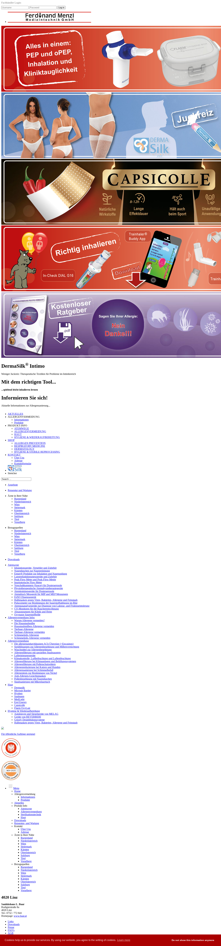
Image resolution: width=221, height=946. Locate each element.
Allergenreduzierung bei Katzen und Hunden (37, 667)
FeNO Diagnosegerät (25, 597)
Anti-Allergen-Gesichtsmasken (30, 676)
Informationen (21, 419)
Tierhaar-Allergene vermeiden (29, 632)
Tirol (16, 519)
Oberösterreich (21, 513)
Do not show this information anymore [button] (193, 940)
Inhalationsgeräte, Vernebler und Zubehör (35, 567)
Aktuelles (19, 802)
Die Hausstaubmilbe (24, 623)
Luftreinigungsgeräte (24, 655)
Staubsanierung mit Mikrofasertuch (32, 681)
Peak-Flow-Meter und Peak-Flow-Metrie (35, 579)
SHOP (11, 440)
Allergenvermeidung (18, 640)
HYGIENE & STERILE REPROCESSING (37, 451)
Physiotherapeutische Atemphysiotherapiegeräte (38, 588)
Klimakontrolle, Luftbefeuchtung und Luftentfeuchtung (42, 658)
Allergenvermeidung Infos (21, 617)
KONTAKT (14, 454)
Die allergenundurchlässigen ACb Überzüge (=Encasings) (43, 643)
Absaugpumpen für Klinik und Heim (33, 611)
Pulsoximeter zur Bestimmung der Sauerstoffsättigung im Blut (45, 603)
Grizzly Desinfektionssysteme (29, 719)
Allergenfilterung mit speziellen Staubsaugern (37, 652)
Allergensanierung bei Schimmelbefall (33, 670)
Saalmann (19, 696)
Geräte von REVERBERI (27, 716)
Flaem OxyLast (22, 708)
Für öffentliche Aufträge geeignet (18, 734)
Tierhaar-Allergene (23, 629)
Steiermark (19, 507)
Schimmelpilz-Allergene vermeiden (32, 638)
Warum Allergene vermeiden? (29, 620)
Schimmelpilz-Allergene (26, 635)
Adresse (18, 460)
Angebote (13, 484)
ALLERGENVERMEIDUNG (30, 431)
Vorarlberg (19, 522)
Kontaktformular (22, 463)
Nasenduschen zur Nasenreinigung (32, 570)
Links (11, 921)
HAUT (18, 434)
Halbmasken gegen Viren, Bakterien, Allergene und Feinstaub (45, 600)
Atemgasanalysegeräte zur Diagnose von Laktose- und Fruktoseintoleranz (51, 605)
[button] (166, 940)
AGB (10, 933)
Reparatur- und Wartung (26, 823)
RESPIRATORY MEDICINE (29, 446)
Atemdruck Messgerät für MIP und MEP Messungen (41, 594)
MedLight (19, 699)
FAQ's (11, 930)
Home (17, 791)
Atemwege (13, 565)
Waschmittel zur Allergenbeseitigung (33, 649)
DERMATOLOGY (24, 449)
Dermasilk (19, 687)
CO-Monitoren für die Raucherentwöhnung (36, 608)
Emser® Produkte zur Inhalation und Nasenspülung (40, 573)
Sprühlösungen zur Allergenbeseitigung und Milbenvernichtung (46, 646)
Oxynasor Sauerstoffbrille (27, 614)
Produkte (18, 422)
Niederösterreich (22, 501)
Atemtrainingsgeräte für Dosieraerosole (34, 591)
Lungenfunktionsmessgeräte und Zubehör (35, 576)
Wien (17, 504)
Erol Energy (20, 702)
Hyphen (18, 693)
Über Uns (19, 457)
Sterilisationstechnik (31, 814)
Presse (11, 927)
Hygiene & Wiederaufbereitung (24, 711)
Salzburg (18, 516)
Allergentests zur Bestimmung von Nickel (35, 673)
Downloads (14, 559)
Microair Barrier (22, 690)
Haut (10, 684)
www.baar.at (20, 916)
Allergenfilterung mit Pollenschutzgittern (35, 664)
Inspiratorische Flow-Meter (28, 582)
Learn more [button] (123, 940)
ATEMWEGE (21, 428)
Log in (61, 7)
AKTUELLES (15, 413)
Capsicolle (19, 705)
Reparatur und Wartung (20, 490)
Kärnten (18, 510)
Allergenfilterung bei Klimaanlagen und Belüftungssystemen (45, 661)
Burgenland (20, 498)
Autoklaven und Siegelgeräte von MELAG (36, 714)
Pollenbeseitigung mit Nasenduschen (33, 678)
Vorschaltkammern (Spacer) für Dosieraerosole (38, 585)
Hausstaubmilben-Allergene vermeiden (34, 626)
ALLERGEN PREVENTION (30, 443)
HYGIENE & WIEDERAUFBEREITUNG (37, 437)
